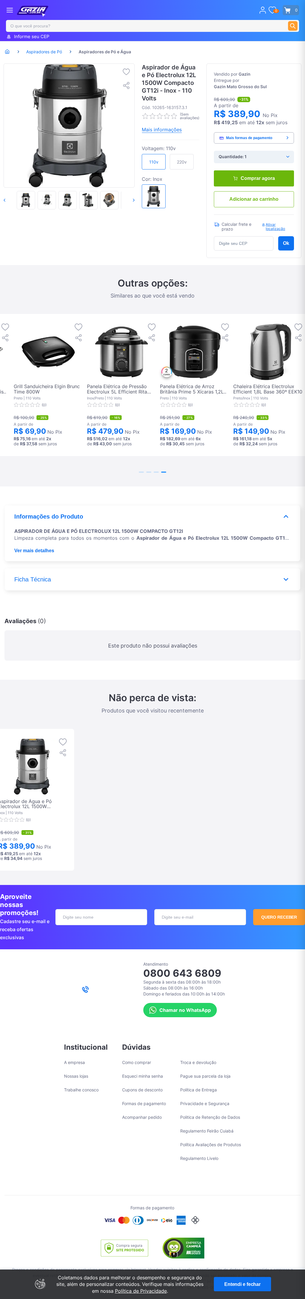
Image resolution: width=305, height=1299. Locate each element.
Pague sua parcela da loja (205, 1076)
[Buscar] (293, 26)
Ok (286, 243)
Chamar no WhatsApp (185, 1010)
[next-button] (127, 200)
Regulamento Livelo (199, 1158)
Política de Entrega (198, 1089)
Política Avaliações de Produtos (210, 1144)
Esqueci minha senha (142, 1076)
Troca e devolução (198, 1062)
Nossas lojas (76, 1076)
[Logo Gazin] (32, 11)
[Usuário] (262, 10)
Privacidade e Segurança (204, 1103)
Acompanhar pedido (142, 1117)
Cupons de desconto (142, 1089)
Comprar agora (258, 178)
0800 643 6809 (182, 973)
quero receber (279, 917)
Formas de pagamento (144, 1103)
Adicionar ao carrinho (253, 199)
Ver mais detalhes (34, 550)
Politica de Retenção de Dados (210, 1117)
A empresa (74, 1062)
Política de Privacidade (141, 1291)
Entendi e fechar (242, 1284)
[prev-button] (11, 200)
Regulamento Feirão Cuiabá (207, 1130)
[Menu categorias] (9, 10)
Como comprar (136, 1062)
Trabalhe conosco (81, 1089)
